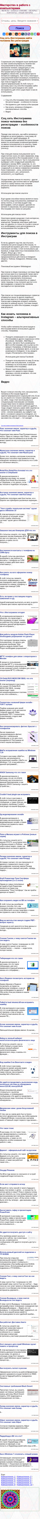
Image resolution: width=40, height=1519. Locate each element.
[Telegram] (35, 34)
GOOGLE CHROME (19, 11)
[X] (10, 34)
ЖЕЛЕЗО (5, 11)
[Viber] (29, 34)
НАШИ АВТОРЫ (26, 13)
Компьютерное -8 (24, 1483)
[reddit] (19, 34)
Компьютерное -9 (8, 1485)
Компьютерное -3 (8, 1479)
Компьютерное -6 (24, 1481)
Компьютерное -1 (8, 1477)
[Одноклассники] (7, 34)
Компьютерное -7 (8, 1483)
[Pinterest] (38, 34)
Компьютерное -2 (24, 1477)
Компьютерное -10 (24, 1485)
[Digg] (16, 34)
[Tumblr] (25, 34)
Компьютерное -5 (8, 1481)
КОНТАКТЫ (12, 13)
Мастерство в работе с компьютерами (15, 6)
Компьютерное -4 (24, 1479)
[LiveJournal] (22, 34)
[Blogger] (13, 34)
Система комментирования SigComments (12, 425)
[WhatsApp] (32, 34)
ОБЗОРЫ (33, 11)
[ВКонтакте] (4, 34)
